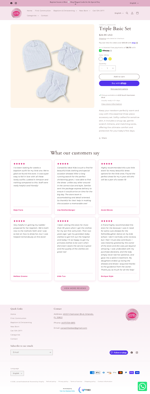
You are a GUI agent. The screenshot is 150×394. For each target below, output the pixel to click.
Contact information (105, 381)
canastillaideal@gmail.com (73, 328)
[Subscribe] (50, 352)
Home (13, 314)
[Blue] (105, 59)
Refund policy (51, 381)
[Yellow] (110, 59)
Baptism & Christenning (21, 322)
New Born (15, 327)
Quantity (102, 63)
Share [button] (104, 138)
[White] (100, 59)
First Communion (18, 318)
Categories (15, 335)
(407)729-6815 (68, 323)
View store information (111, 104)
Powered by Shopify (37, 381)
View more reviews (75, 288)
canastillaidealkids (22, 381)
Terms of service (76, 381)
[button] (65, 10)
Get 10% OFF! (16, 331)
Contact (14, 339)
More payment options (119, 89)
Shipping (102, 38)
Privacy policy (63, 381)
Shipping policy (90, 381)
